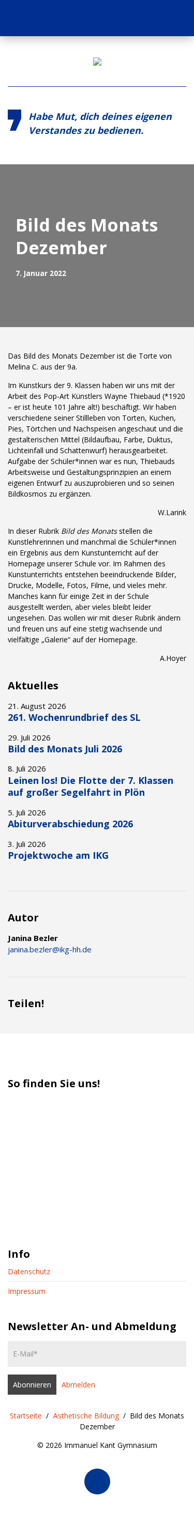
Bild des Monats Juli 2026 (65, 749)
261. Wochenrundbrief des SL (74, 717)
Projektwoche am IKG (58, 855)
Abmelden (78, 1385)
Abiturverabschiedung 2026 (70, 823)
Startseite (26, 1416)
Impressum (27, 1291)
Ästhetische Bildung (86, 1416)
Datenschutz (29, 1271)
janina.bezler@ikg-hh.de (50, 949)
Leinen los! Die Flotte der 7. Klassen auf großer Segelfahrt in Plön (90, 786)
